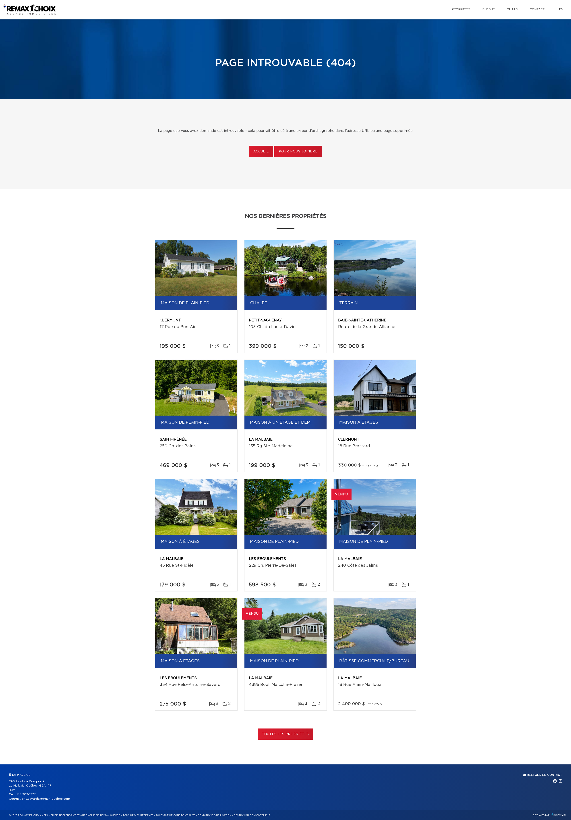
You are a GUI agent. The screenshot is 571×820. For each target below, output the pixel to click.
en (561, 9)
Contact (537, 9)
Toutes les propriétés (285, 734)
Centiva (558, 814)
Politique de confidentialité (175, 815)
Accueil (261, 151)
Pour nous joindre (298, 151)
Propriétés (461, 9)
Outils (512, 9)
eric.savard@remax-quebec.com (46, 798)
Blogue (488, 9)
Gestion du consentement (252, 815)
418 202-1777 (26, 794)
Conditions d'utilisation (214, 815)
